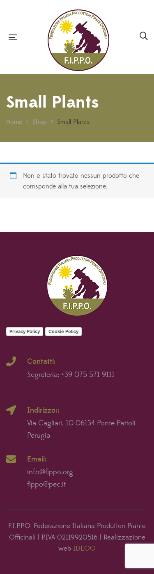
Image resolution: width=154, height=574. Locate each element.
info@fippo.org (50, 472)
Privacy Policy (24, 331)
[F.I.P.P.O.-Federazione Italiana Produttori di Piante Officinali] (78, 37)
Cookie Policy (63, 331)
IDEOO (84, 548)
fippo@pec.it (46, 484)
